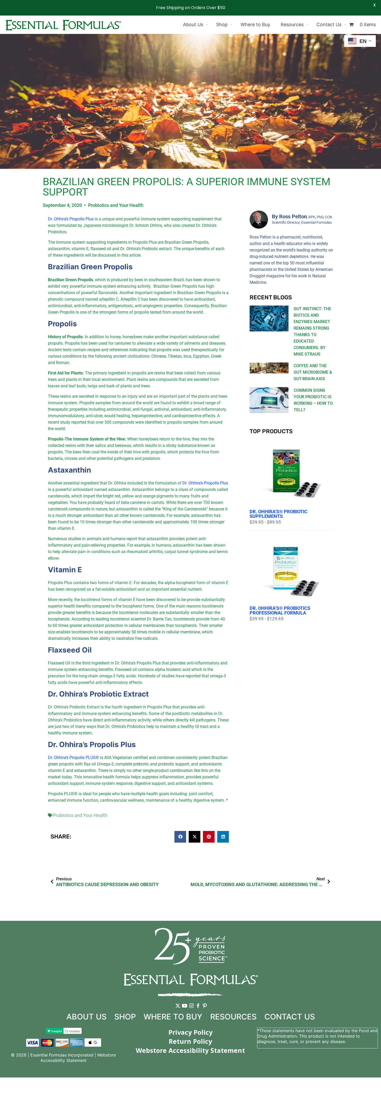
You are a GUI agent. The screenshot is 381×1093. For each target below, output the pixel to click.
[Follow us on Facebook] (198, 1009)
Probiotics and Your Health (115, 205)
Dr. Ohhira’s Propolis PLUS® (73, 757)
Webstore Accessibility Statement (78, 1057)
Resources (233, 1016)
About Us (86, 1016)
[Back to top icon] (356, 1082)
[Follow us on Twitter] (177, 1009)
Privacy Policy (190, 1032)
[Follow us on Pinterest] (204, 1009)
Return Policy (190, 1041)
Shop (125, 1016)
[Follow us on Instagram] (191, 1009)
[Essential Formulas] (63, 25)
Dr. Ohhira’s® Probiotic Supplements (278, 514)
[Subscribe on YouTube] (184, 1009)
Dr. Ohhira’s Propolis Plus (71, 218)
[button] (180, 837)
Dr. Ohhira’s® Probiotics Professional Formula (280, 610)
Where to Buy (173, 1016)
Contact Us (289, 1016)
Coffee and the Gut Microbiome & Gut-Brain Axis (313, 372)
